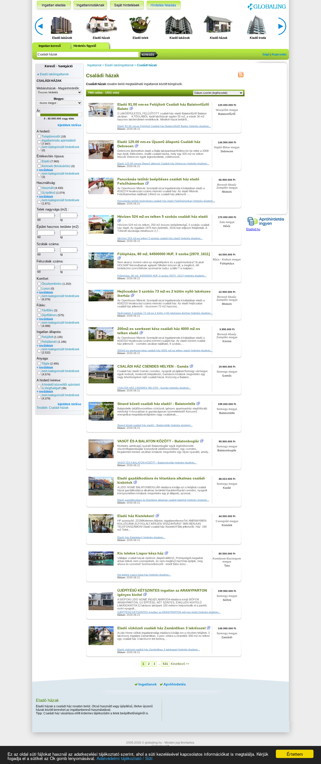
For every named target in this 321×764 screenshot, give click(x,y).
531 (165, 664)
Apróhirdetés (175, 684)
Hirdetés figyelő (84, 46)
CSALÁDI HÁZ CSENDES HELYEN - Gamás (153, 366)
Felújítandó (49, 341)
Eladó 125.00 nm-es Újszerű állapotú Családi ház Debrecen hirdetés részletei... (163, 163)
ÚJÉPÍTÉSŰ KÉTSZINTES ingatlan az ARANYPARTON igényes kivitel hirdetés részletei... (168, 612)
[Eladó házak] (100, 24)
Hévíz (226, 226)
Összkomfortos (52, 284)
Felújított (47, 337)
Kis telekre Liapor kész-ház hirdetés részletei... (144, 574)
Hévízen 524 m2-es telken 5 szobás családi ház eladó (162, 217)
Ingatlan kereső (50, 46)
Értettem (295, 754)
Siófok (227, 599)
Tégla (45, 363)
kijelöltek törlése (69, 125)
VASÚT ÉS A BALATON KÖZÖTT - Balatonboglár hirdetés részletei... (157, 462)
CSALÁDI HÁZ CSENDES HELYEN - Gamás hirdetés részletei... (154, 387)
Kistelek (227, 525)
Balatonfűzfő (226, 113)
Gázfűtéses (49, 315)
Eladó (46, 161)
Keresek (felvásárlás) (56, 166)
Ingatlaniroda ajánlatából (59, 140)
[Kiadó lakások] (179, 24)
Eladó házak (101, 38)
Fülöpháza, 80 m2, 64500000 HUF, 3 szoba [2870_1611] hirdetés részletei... (161, 275)
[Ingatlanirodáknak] (90, 5)
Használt (48, 188)
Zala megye (226, 222)
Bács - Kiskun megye (227, 259)
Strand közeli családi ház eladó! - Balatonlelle (156, 404)
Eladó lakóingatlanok (54, 74)
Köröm (226, 341)
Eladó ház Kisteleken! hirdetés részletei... (141, 537)
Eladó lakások (62, 38)
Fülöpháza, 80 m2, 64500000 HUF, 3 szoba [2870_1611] (163, 254)
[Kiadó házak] (218, 24)
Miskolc (227, 191)
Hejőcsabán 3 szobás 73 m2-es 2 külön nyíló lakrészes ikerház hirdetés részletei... (165, 313)
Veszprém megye (227, 109)
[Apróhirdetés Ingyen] (265, 226)
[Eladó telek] (139, 24)
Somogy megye (227, 371)
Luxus (46, 288)
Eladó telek (140, 38)
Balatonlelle (227, 412)
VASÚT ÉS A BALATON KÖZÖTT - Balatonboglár (158, 441)
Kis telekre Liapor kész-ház (140, 553)
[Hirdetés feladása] (163, 5)
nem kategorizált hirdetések (60, 147)
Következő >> (180, 664)
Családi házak (147, 65)
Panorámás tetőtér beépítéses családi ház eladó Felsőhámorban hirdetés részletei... (166, 200)
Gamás (226, 375)
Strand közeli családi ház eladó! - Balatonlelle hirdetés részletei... (155, 425)
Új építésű (48, 192)
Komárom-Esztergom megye (227, 560)
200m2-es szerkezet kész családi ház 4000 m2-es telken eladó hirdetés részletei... (165, 350)
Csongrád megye (227, 521)
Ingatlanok (94, 65)
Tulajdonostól (51, 136)
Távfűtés (47, 310)
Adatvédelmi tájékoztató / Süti (124, 758)
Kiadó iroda (258, 38)
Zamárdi (226, 637)
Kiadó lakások (180, 38)
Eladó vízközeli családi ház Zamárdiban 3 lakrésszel (161, 628)
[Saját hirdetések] (127, 5)
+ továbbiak (45, 170)
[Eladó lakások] (61, 24)
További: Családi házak (52, 407)
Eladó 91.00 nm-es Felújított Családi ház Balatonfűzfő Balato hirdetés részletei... (164, 126)
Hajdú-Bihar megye (226, 147)
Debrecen (227, 151)
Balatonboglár (226, 450)
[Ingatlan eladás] (53, 5)
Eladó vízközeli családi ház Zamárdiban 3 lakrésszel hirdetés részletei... (158, 649)
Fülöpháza (227, 263)
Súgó (266, 54)
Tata (227, 565)
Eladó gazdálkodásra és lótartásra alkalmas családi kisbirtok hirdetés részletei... (163, 500)
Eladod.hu (253, 229)
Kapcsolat (279, 54)
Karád (227, 487)
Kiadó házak (218, 38)
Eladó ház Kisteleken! (135, 516)
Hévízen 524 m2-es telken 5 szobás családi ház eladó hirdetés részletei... (160, 238)
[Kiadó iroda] (257, 24)
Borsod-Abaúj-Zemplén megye (226, 186)
